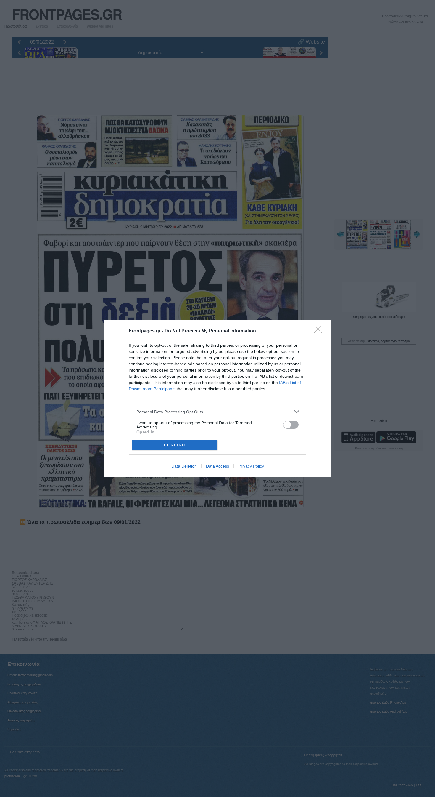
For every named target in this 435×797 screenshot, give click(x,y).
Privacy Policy (251, 466)
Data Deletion (184, 466)
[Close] (320, 331)
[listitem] (217, 412)
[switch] (291, 425)
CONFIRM (175, 445)
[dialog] (217, 398)
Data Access (217, 466)
